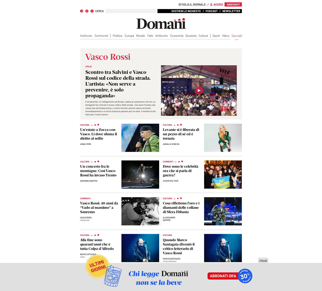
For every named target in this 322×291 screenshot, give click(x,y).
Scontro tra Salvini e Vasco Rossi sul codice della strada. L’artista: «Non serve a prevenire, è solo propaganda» (118, 84)
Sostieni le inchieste (186, 11)
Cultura (203, 35)
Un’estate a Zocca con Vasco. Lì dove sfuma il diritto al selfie (98, 134)
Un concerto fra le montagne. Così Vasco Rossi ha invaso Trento (98, 170)
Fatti (150, 35)
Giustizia (190, 35)
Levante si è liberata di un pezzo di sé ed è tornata (181, 134)
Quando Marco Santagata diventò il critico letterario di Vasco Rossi (179, 246)
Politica (117, 35)
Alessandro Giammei (169, 218)
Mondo (140, 35)
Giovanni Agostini (88, 181)
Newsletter (231, 11)
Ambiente (161, 35)
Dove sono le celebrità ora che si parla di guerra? (180, 170)
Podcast (212, 11)
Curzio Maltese (170, 181)
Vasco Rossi (86, 217)
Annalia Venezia (171, 144)
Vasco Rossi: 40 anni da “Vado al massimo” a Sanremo (99, 207)
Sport (216, 35)
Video (225, 35)
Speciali (237, 35)
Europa (129, 35)
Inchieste (86, 35)
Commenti (101, 35)
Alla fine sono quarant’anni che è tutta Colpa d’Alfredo (97, 244)
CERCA (99, 11)
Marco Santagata (171, 258)
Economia (176, 35)
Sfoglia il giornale (192, 4)
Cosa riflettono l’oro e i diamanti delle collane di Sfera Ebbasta (181, 207)
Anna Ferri (85, 144)
